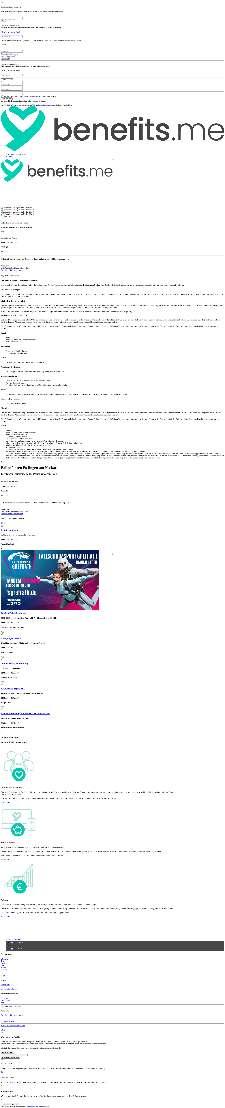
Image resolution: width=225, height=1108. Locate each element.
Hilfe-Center (5, 985)
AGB (33, 105)
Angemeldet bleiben (10, 54)
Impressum (5, 998)
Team (3, 961)
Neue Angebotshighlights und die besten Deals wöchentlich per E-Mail (29, 96)
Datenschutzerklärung (34, 1106)
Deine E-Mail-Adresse (8, 19)
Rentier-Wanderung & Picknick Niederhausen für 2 (25, 713)
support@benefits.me (9, 989)
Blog (3, 965)
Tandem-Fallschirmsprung (13, 613)
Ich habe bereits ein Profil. (10, 32)
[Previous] (2, 522)
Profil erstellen (7, 99)
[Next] (2, 731)
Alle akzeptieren (7, 1052)
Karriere (4, 963)
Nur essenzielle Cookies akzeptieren (14, 1055)
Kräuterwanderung (10, 530)
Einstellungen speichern (10, 1104)
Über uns (4, 959)
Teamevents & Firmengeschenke (13, 1026)
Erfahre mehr (6, 802)
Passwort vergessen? (8, 56)
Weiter (4, 21)
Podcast (4, 969)
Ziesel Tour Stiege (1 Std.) (13, 688)
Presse (3, 967)
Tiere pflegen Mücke (11, 638)
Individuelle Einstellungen (10, 1057)
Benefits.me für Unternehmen (17, 154)
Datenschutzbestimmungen (47, 105)
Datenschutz (5, 1000)
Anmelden (5, 58)
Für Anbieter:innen (8, 1021)
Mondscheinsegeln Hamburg (14, 663)
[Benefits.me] (112, 151)
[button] (4, 216)
